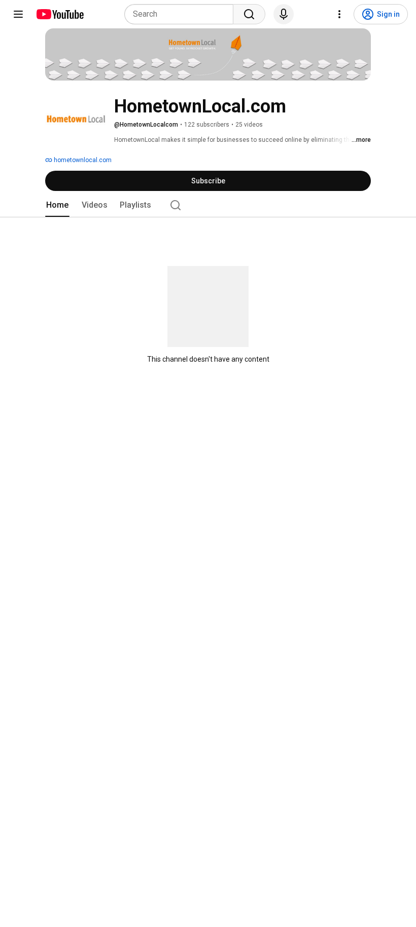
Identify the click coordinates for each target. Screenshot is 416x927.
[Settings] (339, 14)
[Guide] (18, 14)
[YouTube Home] (59, 14)
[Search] (249, 14)
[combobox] (182, 14)
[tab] (57, 205)
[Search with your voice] (283, 14)
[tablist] (208, 205)
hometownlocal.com (82, 160)
